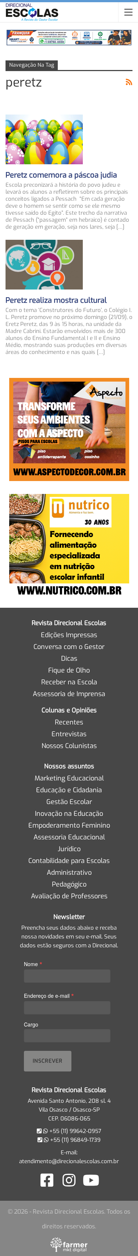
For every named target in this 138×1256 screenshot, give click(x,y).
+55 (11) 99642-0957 (74, 1131)
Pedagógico (69, 884)
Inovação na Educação (69, 813)
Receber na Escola (69, 682)
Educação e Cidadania (69, 790)
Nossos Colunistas (69, 745)
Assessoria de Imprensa (69, 694)
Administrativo (69, 872)
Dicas (69, 658)
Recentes (69, 722)
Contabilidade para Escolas (69, 860)
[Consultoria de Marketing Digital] (69, 1245)
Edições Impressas (69, 635)
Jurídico (69, 849)
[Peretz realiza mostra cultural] (44, 264)
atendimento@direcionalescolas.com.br (69, 1161)
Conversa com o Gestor (69, 646)
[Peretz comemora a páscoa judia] (44, 139)
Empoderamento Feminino (69, 825)
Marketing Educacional (69, 778)
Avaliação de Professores (69, 896)
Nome (33, 963)
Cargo (31, 1024)
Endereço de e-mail (49, 995)
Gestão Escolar (69, 801)
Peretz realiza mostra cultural (56, 300)
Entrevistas (69, 734)
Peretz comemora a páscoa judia (61, 175)
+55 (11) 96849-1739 (74, 1140)
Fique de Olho (69, 670)
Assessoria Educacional (69, 837)
